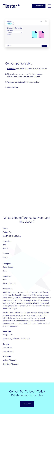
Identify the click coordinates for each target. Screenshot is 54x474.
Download (11, 69)
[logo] (11, 6)
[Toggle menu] (49, 6)
